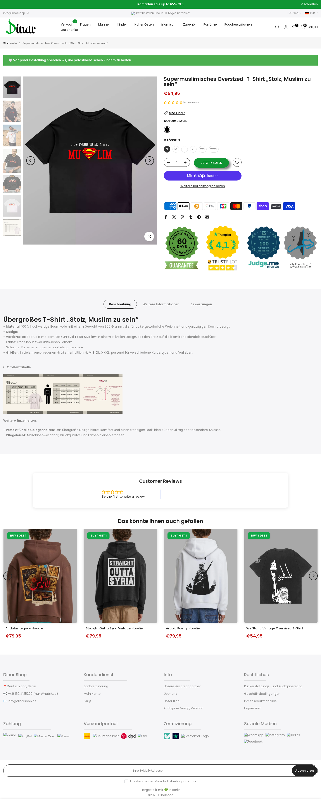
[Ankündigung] (160, 4)
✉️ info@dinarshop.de (19, 701)
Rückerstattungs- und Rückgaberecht (273, 686)
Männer (104, 24)
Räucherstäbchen (238, 24)
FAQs (87, 701)
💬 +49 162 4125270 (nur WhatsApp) (30, 694)
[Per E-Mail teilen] (207, 217)
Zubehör (189, 24)
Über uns (170, 694)
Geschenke (69, 30)
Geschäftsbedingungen (262, 694)
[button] (173, 102)
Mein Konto (92, 694)
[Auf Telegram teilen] (199, 217)
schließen (12, 4)
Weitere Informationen (161, 304)
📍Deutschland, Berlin (19, 686)
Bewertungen (201, 304)
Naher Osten (144, 24)
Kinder (122, 24)
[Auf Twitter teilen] (174, 217)
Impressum (252, 708)
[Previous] (30, 160)
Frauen (85, 24)
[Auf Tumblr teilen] (191, 217)
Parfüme (210, 24)
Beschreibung (120, 304)
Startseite (10, 43)
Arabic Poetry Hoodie (183, 628)
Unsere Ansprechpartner (182, 686)
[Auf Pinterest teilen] (182, 217)
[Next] (149, 160)
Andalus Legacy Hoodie (24, 628)
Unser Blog (171, 701)
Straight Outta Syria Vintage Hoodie (114, 628)
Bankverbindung (96, 686)
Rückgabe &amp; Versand (183, 708)
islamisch (168, 24)
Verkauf (68, 24)
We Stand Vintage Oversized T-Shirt (274, 628)
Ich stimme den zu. (163, 781)
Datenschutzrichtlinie (260, 701)
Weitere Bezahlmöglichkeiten (202, 186)
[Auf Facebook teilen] (166, 217)
